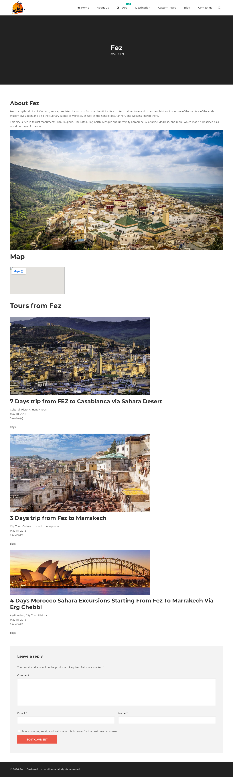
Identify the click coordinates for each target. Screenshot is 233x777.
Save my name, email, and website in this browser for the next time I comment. (70, 731)
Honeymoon (39, 409)
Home (84, 7)
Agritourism (17, 615)
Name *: (123, 713)
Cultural (15, 409)
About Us (103, 7)
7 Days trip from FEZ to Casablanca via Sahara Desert (86, 401)
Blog (187, 7)
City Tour (15, 526)
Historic (26, 409)
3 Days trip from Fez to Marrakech (58, 518)
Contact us (205, 7)
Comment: (23, 675)
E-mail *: (22, 713)
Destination (142, 7)
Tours (125, 6)
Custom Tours (167, 7)
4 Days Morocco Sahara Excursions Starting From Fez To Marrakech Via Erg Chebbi (112, 603)
